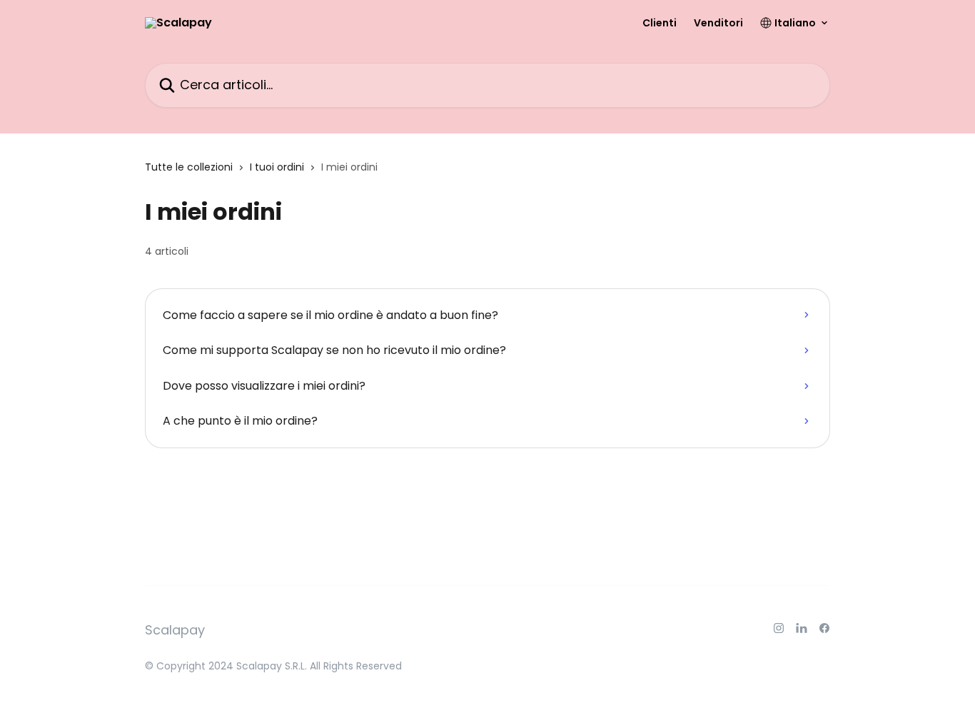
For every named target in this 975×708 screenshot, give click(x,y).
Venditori (718, 23)
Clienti (659, 23)
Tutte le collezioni (189, 167)
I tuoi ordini (277, 167)
